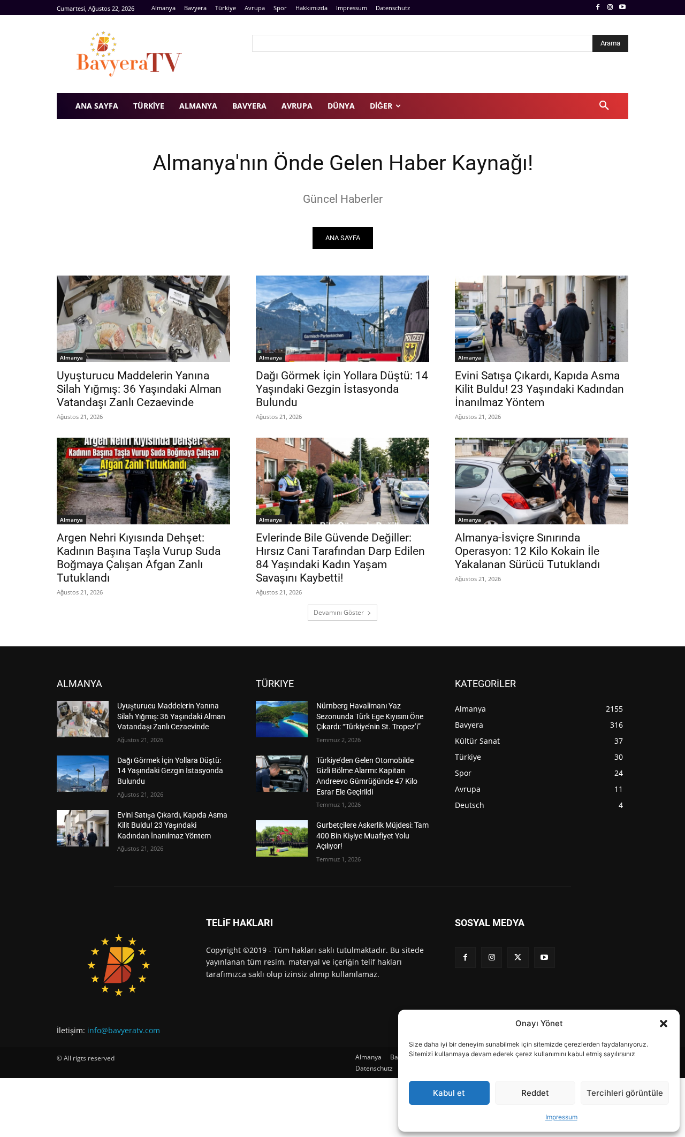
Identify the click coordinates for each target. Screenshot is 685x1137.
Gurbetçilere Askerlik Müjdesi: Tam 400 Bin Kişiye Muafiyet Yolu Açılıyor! (372, 835)
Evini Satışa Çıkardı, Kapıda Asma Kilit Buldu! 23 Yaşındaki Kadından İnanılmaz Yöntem (539, 389)
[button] (663, 1023)
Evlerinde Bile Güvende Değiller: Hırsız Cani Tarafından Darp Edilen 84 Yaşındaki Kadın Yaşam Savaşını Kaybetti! (340, 557)
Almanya (71, 357)
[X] (517, 957)
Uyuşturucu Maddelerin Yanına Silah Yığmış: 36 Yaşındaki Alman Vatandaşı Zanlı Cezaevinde (139, 389)
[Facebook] (598, 8)
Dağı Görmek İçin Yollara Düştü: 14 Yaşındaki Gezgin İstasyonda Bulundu (342, 389)
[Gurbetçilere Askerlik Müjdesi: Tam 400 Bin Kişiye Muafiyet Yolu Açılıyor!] (282, 838)
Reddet (535, 1093)
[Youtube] (622, 8)
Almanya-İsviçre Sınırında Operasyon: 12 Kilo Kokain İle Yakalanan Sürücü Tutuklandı (527, 551)
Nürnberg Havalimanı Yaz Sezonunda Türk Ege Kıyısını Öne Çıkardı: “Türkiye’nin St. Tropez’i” (369, 716)
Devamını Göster (339, 612)
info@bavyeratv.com (123, 1030)
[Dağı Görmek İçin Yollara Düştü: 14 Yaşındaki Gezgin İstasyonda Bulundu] (342, 319)
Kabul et (449, 1093)
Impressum (561, 1117)
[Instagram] (610, 8)
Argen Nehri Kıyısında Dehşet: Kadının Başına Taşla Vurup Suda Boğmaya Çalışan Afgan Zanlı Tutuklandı (138, 557)
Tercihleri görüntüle (625, 1093)
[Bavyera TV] (147, 54)
